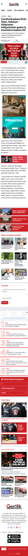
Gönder (4, 302)
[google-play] (14, 541)
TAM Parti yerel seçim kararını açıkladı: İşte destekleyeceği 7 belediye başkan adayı (15, 344)
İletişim (10, 532)
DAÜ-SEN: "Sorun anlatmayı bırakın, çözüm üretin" (20, 278)
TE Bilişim (18, 553)
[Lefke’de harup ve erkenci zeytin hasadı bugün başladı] (7, 256)
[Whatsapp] (19, 527)
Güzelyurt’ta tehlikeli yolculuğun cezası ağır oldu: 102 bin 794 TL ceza (15, 372)
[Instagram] (14, 527)
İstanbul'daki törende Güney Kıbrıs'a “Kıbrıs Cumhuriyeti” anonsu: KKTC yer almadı (16, 363)
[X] (11, 527)
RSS (5, 548)
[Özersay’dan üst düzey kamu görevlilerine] (7, 272)
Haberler (3, 16)
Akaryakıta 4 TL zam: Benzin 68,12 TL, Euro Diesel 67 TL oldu (16, 353)
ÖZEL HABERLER (19, 10)
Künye (4, 532)
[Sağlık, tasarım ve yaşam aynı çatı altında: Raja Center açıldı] (21, 241)
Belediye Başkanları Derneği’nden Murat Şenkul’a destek (7, 247)
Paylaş (4, 61)
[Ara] (26, 4)
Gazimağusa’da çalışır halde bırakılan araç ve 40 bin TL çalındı (15, 325)
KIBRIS (3, 10)
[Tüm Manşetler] (26, 449)
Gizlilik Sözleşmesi (18, 532)
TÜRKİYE (9, 10)
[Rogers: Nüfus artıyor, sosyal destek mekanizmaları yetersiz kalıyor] (21, 256)
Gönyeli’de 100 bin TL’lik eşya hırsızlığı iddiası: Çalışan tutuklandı (16, 334)
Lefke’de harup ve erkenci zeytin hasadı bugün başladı (7, 262)
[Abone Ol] (26, 62)
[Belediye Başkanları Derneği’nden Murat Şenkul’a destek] (7, 241)
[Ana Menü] (1, 4)
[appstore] (14, 536)
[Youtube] (17, 527)
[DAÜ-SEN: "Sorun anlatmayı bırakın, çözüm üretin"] (21, 272)
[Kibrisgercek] (14, 4)
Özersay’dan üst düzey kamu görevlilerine (5, 278)
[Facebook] (8, 527)
